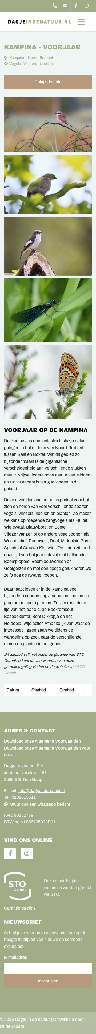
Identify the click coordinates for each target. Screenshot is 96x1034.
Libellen (46, 64)
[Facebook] (76, 6)
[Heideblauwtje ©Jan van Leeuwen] (48, 382)
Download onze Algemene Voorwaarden (42, 741)
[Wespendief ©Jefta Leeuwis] (48, 184)
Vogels (15, 64)
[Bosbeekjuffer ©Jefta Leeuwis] (48, 310)
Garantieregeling (20, 908)
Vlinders (30, 64)
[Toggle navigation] (81, 21)
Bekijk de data (48, 81)
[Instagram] (86, 6)
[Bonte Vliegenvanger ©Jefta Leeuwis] (48, 246)
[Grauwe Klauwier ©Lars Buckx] (48, 124)
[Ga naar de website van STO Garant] (20, 886)
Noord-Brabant (40, 58)
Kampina (16, 58)
